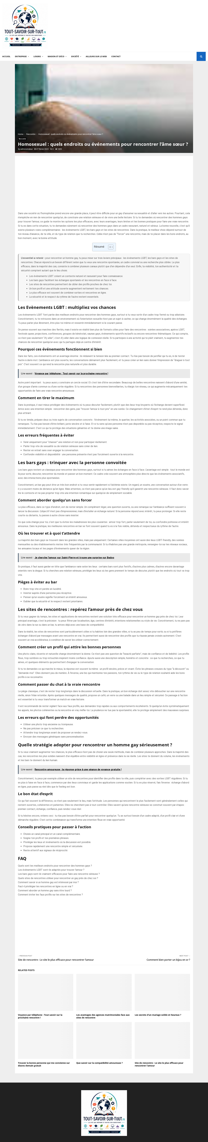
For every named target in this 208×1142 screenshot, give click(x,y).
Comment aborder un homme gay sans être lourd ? (45, 890)
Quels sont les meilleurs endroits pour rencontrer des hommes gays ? (55, 865)
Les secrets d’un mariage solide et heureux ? (158, 1014)
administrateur (26, 149)
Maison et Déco (56, 56)
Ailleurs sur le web (96, 56)
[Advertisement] (150, 26)
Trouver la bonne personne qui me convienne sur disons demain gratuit (44, 1064)
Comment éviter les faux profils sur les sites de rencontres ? (50, 894)
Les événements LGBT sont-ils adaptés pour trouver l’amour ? (51, 869)
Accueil (6, 56)
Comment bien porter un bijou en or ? (168, 959)
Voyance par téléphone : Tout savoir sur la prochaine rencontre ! (40, 1016)
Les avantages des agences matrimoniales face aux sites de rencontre (103, 1016)
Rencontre (22, 139)
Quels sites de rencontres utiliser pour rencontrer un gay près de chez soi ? (58, 878)
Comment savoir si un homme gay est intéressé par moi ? (48, 882)
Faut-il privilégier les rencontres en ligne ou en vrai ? (45, 886)
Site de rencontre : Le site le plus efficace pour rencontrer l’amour (56, 959)
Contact (116, 56)
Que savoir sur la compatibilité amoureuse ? (99, 1062)
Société (75, 56)
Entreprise (21, 56)
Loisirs (37, 56)
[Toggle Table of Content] (109, 247)
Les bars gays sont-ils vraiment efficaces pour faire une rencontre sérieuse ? (59, 873)
